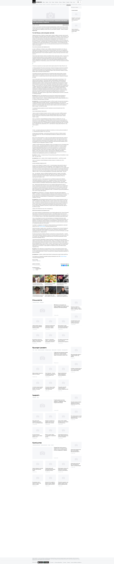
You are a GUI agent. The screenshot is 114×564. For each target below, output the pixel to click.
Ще (74, 2)
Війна (44, 2)
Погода (60, 2)
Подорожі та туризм (66, 558)
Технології (64, 4)
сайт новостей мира (41, 558)
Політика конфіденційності (58, 562)
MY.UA (34, 1)
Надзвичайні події (54, 4)
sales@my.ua (79, 562)
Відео (53, 2)
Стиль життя (68, 4)
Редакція (68, 562)
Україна (44, 4)
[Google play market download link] (46, 562)
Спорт (58, 4)
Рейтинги (56, 2)
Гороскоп (67, 2)
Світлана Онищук (42, 226)
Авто (61, 4)
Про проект (52, 562)
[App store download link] (40, 562)
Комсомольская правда (37, 265)
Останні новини (75, 10)
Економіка (40, 4)
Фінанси (64, 2)
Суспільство (48, 4)
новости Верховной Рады (52, 558)
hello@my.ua (75, 562)
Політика (37, 4)
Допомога (64, 562)
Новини (39, 2)
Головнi (33, 4)
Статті (50, 2)
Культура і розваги (74, 4)
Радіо (71, 2)
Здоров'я (79, 4)
